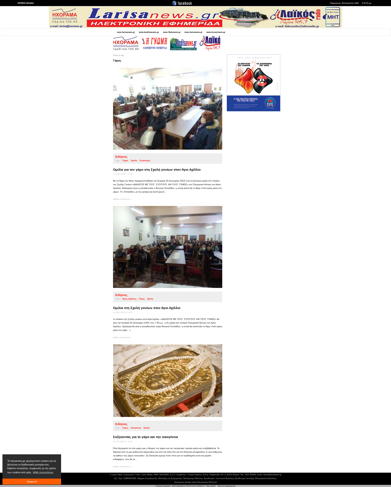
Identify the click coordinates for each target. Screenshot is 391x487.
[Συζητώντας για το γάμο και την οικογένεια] (163, 381)
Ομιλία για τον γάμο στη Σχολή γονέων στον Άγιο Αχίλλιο (157, 169)
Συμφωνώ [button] (32, 481)
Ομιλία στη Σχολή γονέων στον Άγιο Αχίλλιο (146, 308)
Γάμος (125, 160)
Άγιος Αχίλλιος (129, 299)
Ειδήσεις (121, 156)
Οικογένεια (136, 428)
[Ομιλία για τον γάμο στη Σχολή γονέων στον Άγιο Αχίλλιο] (163, 109)
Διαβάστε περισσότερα (121, 199)
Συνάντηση (144, 160)
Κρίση (150, 299)
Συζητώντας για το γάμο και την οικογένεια (145, 437)
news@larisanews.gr (272, 474)
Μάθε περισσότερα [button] (43, 472)
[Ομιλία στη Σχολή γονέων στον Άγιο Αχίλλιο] (163, 247)
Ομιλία (134, 160)
